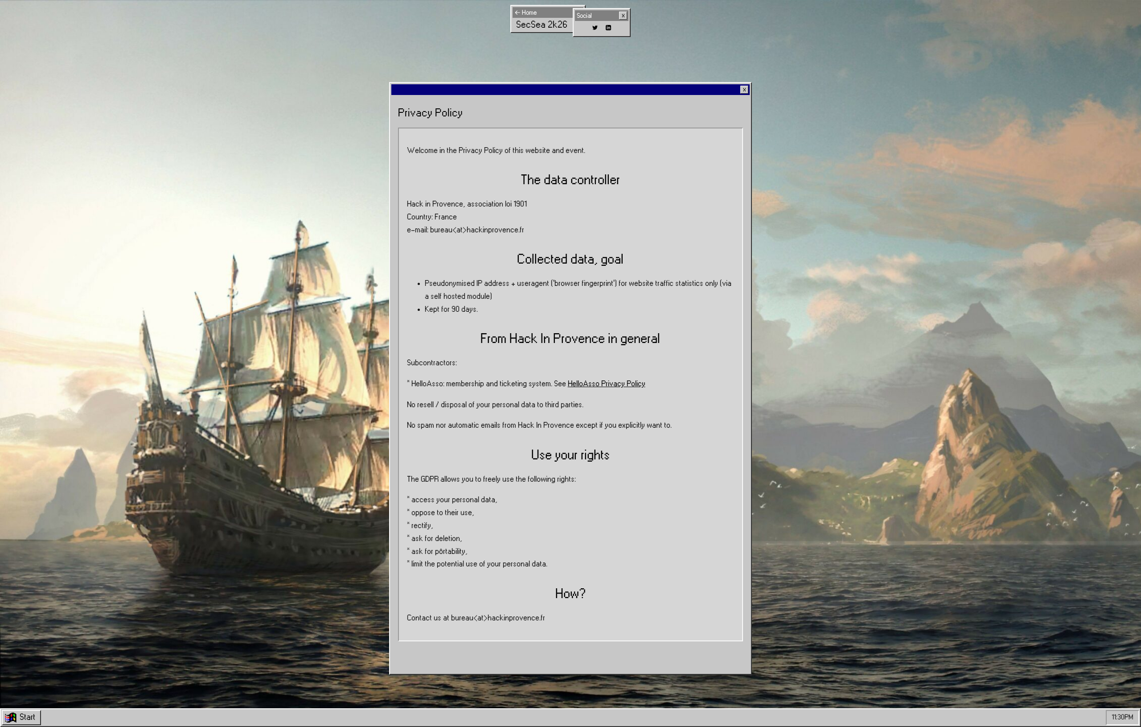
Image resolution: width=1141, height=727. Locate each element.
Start (27, 717)
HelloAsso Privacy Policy (606, 384)
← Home (525, 12)
